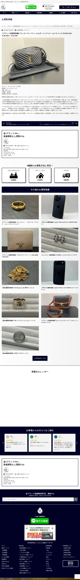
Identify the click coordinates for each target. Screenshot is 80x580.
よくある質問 (62, 12)
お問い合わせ (74, 12)
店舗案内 (51, 12)
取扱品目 (27, 12)
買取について (15, 12)
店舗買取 (13, 180)
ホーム (4, 12)
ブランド (27, 30)
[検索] (76, 499)
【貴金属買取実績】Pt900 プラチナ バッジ (15, 353)
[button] (77, 443)
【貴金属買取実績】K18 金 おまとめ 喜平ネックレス (18, 287)
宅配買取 (66, 180)
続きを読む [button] (33, 449)
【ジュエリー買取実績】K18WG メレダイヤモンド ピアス (59, 255)
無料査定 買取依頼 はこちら (70, 563)
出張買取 (40, 180)
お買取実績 (39, 12)
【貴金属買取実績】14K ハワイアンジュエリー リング (18, 320)
